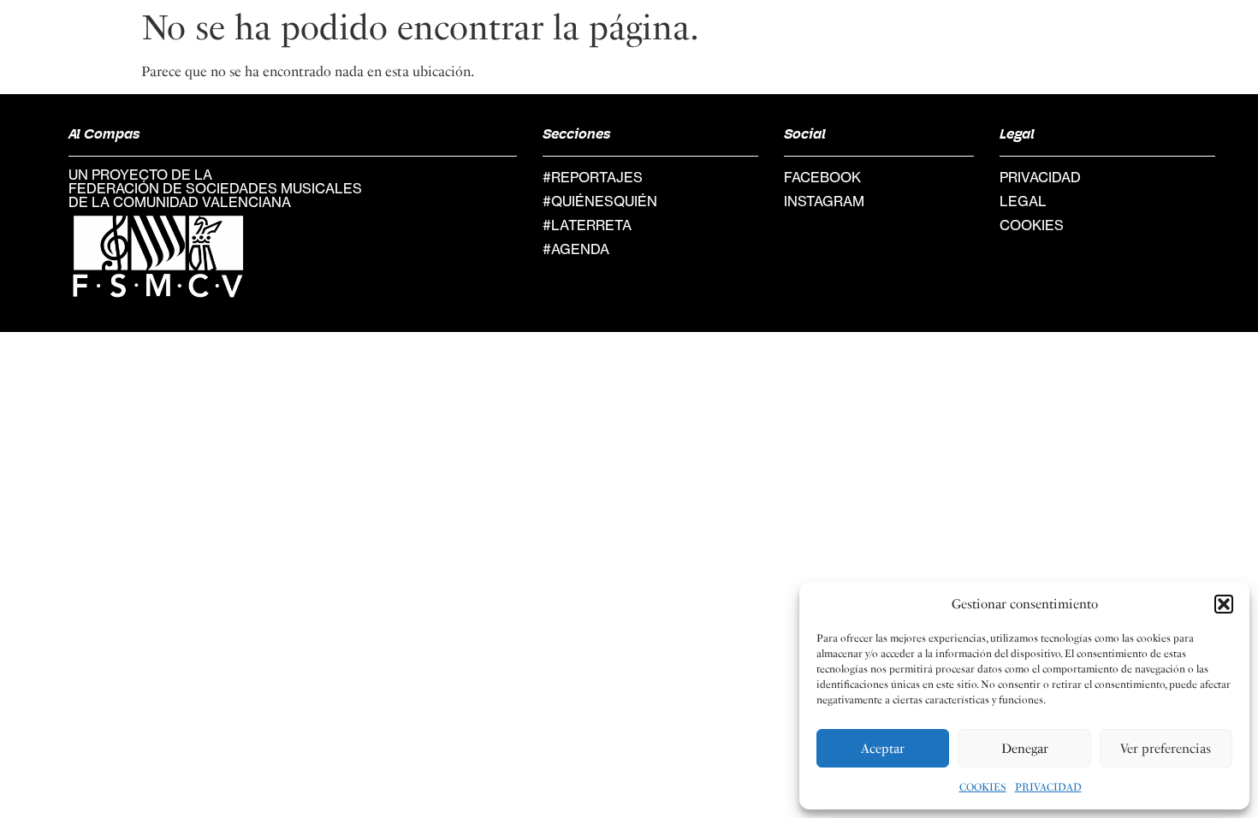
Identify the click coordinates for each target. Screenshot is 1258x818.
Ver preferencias (1165, 748)
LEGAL (1023, 201)
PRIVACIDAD (1048, 787)
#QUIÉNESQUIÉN (600, 201)
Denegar (1024, 748)
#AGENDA (576, 249)
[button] (1223, 604)
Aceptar (883, 748)
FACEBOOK (822, 177)
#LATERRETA (587, 225)
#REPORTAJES (593, 177)
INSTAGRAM (824, 201)
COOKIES (982, 787)
